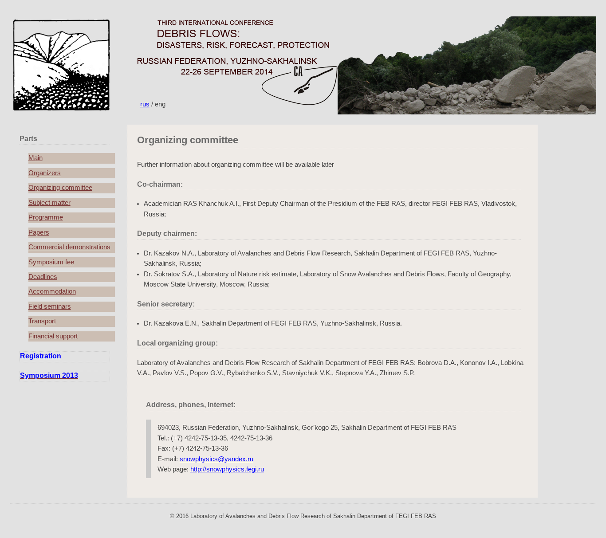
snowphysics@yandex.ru (216, 459)
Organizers (44, 173)
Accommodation (52, 291)
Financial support (53, 336)
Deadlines (42, 276)
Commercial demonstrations (69, 247)
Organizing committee (60, 187)
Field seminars (49, 306)
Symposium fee (51, 262)
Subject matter (49, 202)
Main (35, 157)
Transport (42, 321)
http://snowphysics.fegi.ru (227, 469)
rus (145, 104)
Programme (45, 217)
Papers (38, 232)
